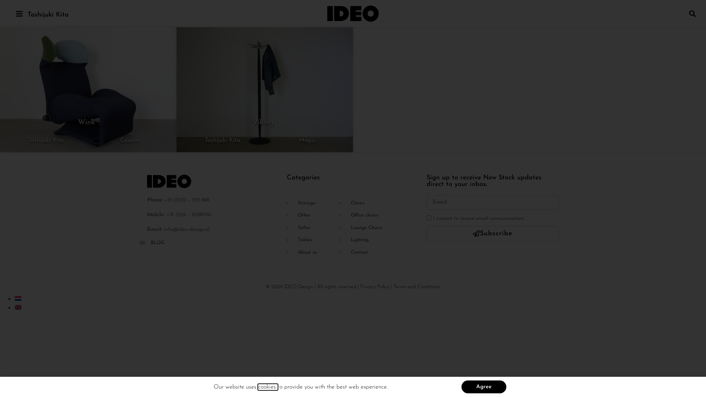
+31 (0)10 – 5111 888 (187, 200)
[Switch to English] (18, 307)
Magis (307, 140)
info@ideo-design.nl (187, 229)
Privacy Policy (374, 287)
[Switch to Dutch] (18, 298)
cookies (268, 387)
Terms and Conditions (416, 287)
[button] (693, 13)
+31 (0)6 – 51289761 (189, 215)
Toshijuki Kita (48, 15)
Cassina (130, 140)
